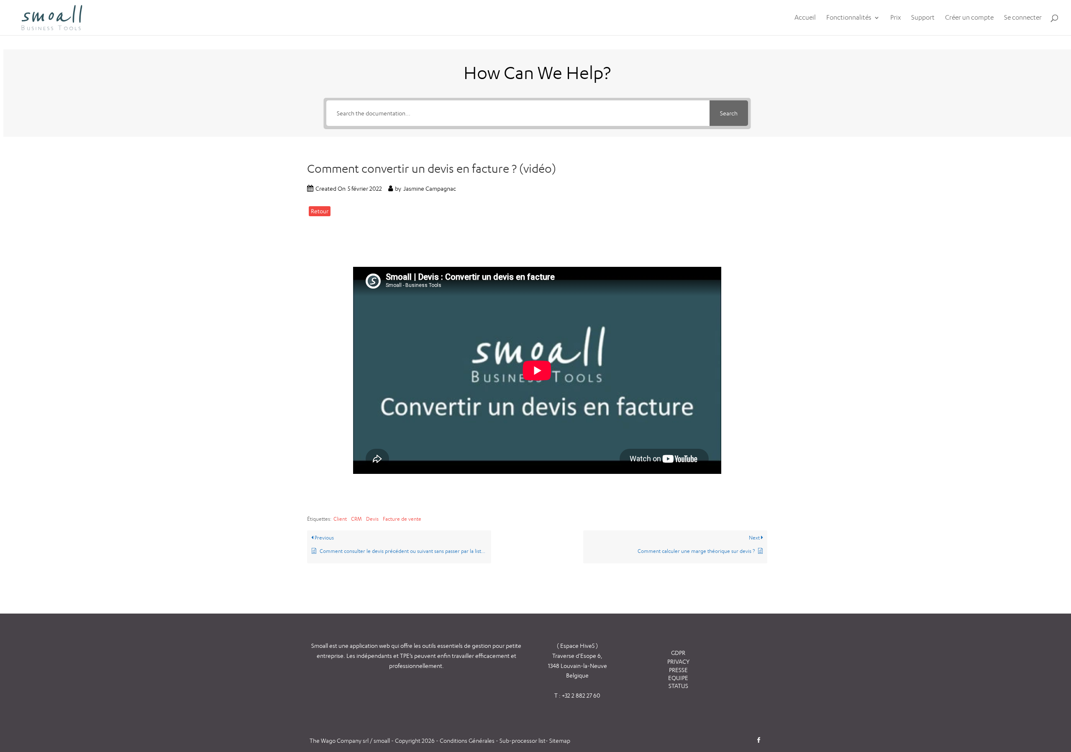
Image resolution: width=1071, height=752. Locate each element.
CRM (356, 519)
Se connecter (1023, 18)
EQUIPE (678, 677)
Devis (372, 519)
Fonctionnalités (848, 18)
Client (340, 519)
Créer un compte (969, 18)
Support (923, 18)
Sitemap (559, 740)
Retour (319, 211)
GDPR (678, 652)
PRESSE (678, 669)
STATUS (678, 685)
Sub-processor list (523, 740)
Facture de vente (402, 519)
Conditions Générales (468, 740)
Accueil (805, 18)
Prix (895, 18)
